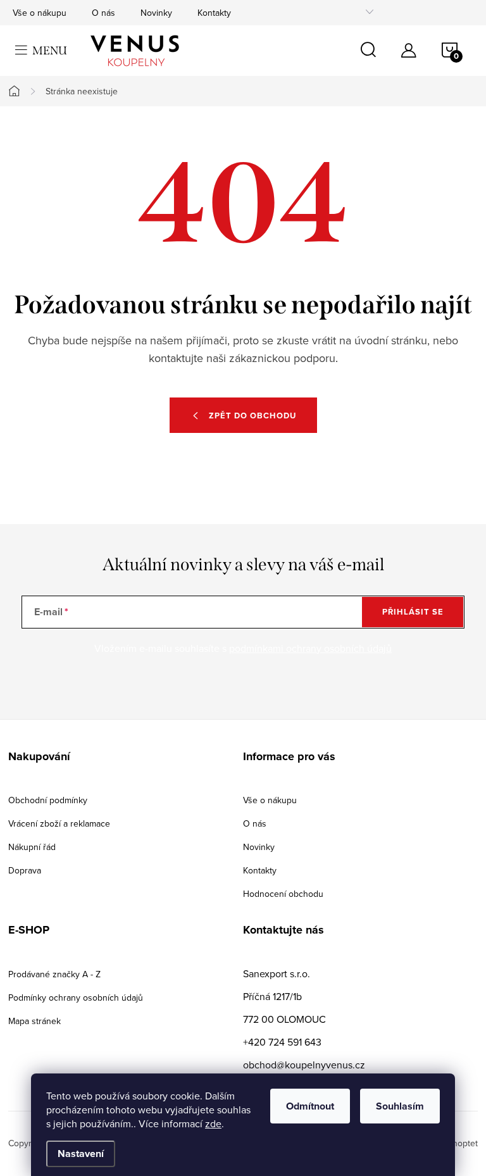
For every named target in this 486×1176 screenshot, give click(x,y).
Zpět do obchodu (252, 416)
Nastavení (81, 1153)
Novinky (156, 12)
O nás (103, 12)
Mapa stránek (34, 1021)
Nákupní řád (32, 847)
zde (213, 1123)
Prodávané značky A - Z (54, 974)
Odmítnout (310, 1106)
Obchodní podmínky (47, 800)
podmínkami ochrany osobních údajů (310, 648)
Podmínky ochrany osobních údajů (75, 997)
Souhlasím (400, 1106)
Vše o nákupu (39, 12)
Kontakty (214, 12)
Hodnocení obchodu (283, 893)
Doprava (24, 870)
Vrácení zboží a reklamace (59, 823)
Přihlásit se (413, 612)
